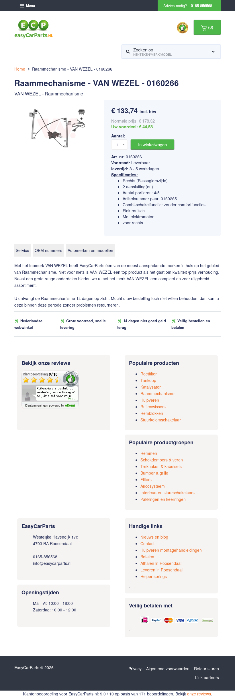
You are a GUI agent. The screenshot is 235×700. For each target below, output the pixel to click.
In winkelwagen (152, 144)
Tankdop (148, 380)
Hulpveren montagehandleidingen (171, 550)
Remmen (148, 453)
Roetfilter (148, 374)
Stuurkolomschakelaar (160, 420)
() (210, 27)
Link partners (207, 677)
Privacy (135, 668)
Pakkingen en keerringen (163, 499)
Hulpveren (149, 400)
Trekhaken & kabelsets (161, 466)
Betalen (147, 556)
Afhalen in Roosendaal (160, 563)
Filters (146, 479)
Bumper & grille (154, 473)
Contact (147, 543)
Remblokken (151, 413)
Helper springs (153, 576)
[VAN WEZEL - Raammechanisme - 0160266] (57, 128)
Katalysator (150, 387)
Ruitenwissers (153, 406)
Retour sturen (206, 668)
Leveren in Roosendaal (161, 570)
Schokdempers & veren (161, 460)
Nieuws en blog (154, 537)
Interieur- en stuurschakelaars (167, 492)
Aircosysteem (152, 486)
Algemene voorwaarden (167, 668)
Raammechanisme (157, 393)
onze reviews (199, 694)
